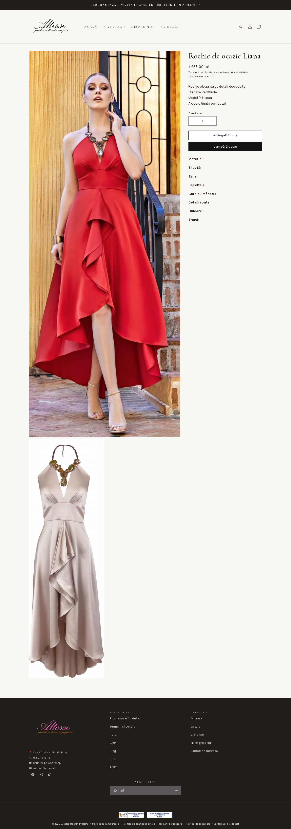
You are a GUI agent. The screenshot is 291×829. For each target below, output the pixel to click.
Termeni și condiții (123, 726)
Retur (114, 734)
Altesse (65, 823)
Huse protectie (201, 743)
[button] (114, 26)
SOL (112, 759)
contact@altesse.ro (45, 768)
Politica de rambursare (105, 823)
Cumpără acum (225, 146)
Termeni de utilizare (170, 823)
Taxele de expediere (216, 72)
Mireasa (196, 718)
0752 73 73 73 (41, 757)
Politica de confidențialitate (139, 823)
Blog (113, 751)
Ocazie (196, 726)
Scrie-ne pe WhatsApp (47, 763)
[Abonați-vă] (176, 790)
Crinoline (197, 734)
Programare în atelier (125, 718)
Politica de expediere (198, 823)
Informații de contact (226, 823)
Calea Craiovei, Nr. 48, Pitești (51, 752)
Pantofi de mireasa (204, 751)
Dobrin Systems (79, 823)
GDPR (113, 743)
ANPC (113, 767)
